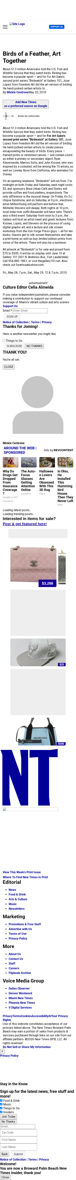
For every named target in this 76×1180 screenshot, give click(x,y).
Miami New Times (21, 998)
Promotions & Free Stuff (25, 924)
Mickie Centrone (18, 92)
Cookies (26, 1016)
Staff (12, 963)
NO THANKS (34, 346)
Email (7, 310)
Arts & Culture (18, 899)
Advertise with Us (20, 929)
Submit (18, 1154)
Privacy (47, 322)
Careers (14, 968)
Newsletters (17, 908)
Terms (35, 322)
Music (13, 904)
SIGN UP (12, 316)
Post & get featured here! (25, 524)
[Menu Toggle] (5, 27)
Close (5, 1177)
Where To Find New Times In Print (25, 877)
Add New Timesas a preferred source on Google (25, 104)
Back (4, 1154)
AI (49, 1016)
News (12, 890)
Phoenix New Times (22, 1002)
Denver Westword (20, 993)
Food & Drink (17, 894)
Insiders (8, 1112)
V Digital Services (20, 1007)
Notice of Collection (16, 322)
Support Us (57, 27)
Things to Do (11, 1108)
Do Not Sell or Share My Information (27, 1047)
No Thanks (8, 1121)
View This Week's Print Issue (22, 872)
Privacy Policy (18, 938)
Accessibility (40, 1016)
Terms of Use (18, 933)
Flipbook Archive (20, 973)
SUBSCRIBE (14, 346)
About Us (15, 954)
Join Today (8, 1116)
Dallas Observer (19, 988)
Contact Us (16, 959)
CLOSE (8, 367)
